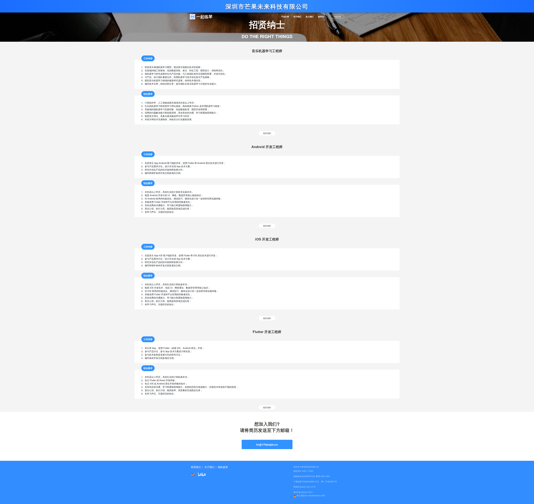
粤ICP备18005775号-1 (303, 492)
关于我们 (298, 16)
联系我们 (196, 467)
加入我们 (311, 16)
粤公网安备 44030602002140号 (310, 495)
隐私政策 (223, 467)
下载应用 (337, 16)
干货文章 (286, 16)
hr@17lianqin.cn (267, 444)
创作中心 (323, 16)
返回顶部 (267, 133)
